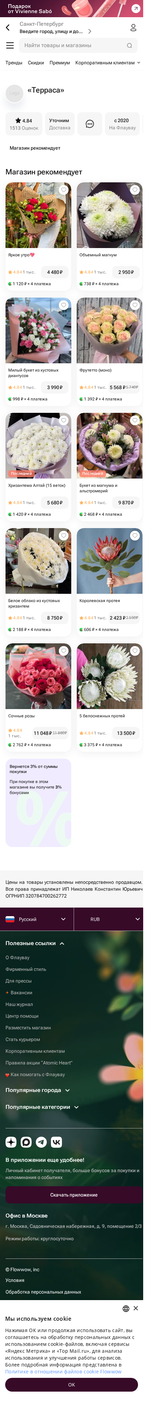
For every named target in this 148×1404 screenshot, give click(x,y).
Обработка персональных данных (43, 1292)
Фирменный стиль (26, 969)
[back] (10, 27)
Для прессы (19, 981)
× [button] (135, 1308)
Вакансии (21, 992)
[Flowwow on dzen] (11, 1142)
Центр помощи (22, 1016)
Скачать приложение (74, 1195)
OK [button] (71, 1384)
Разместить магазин (28, 1027)
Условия (15, 1280)
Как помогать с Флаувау (37, 1074)
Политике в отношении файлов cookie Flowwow (63, 1371)
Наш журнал (19, 1004)
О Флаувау (17, 957)
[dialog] (71, 1352)
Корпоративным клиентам (35, 1051)
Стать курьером (23, 1039)
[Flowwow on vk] (56, 1142)
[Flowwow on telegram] (41, 1142)
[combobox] (126, 1308)
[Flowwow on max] (26, 1142)
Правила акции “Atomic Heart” (39, 1062)
